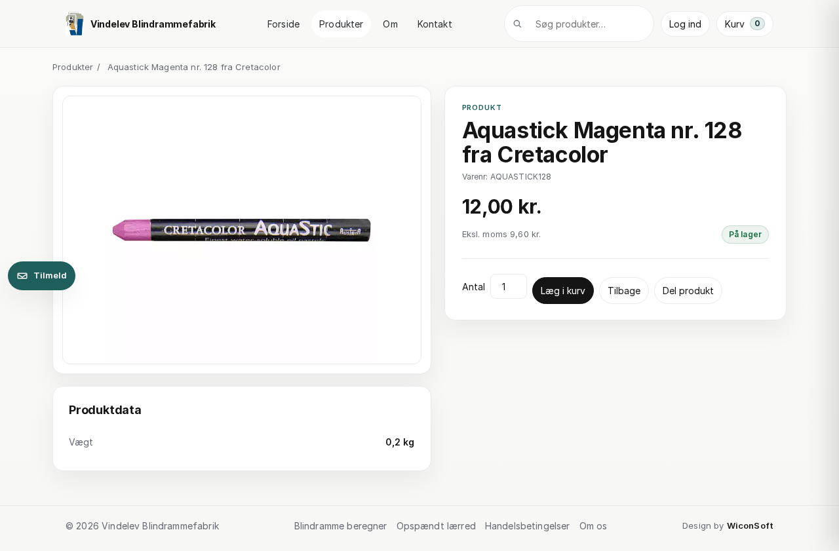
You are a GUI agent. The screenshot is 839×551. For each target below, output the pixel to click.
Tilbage (624, 290)
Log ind (685, 23)
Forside (283, 23)
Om (390, 23)
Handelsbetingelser (527, 525)
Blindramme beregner (340, 525)
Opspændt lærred (436, 525)
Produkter (341, 23)
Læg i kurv (563, 290)
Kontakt (435, 23)
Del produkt (688, 290)
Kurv (742, 23)
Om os (593, 525)
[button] (241, 230)
